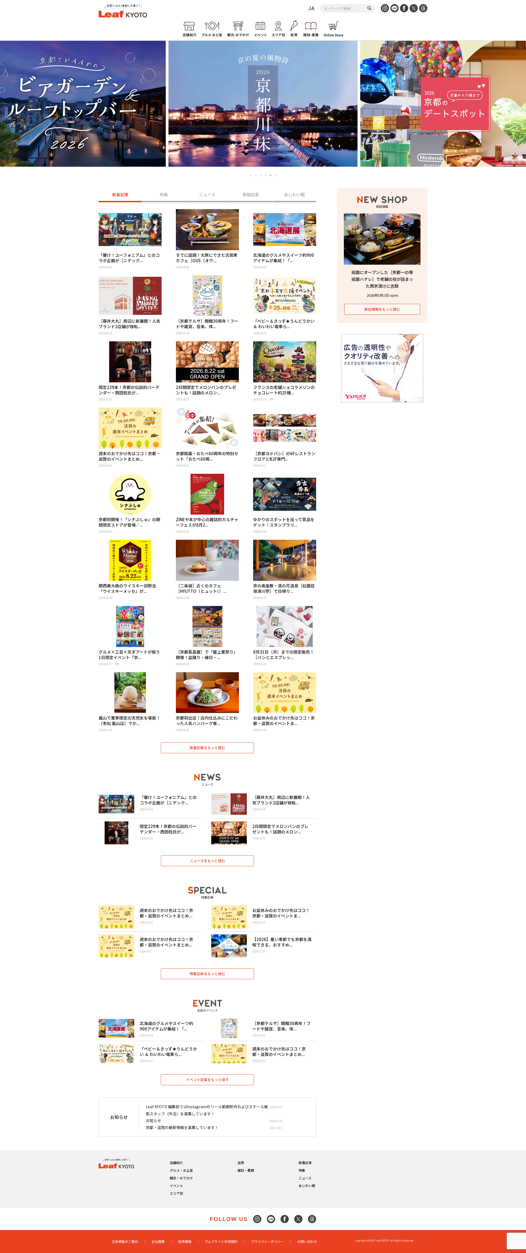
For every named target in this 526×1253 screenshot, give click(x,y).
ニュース (207, 194)
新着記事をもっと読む (207, 747)
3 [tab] (260, 175)
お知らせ (153, 1120)
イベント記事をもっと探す (207, 1079)
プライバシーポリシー (267, 1241)
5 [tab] (270, 175)
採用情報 (184, 1241)
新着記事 (120, 194)
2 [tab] (255, 175)
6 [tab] (275, 175)
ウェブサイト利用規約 (221, 1241)
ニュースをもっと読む (207, 860)
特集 (164, 194)
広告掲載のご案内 (125, 1241)
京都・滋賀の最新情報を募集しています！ (182, 1127)
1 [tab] (250, 175)
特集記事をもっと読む (207, 973)
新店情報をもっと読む (382, 309)
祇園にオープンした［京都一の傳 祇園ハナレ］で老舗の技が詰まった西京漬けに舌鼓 (382, 279)
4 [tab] (265, 175)
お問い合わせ (307, 1241)
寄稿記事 (250, 194)
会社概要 (158, 1241)
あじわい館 (294, 194)
